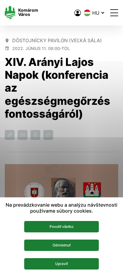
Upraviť (61, 263)
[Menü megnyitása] (114, 12)
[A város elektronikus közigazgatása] (77, 13)
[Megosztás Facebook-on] (35, 135)
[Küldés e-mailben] (22, 135)
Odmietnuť (61, 245)
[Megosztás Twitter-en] (48, 135)
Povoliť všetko (61, 226)
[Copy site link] (10, 135)
